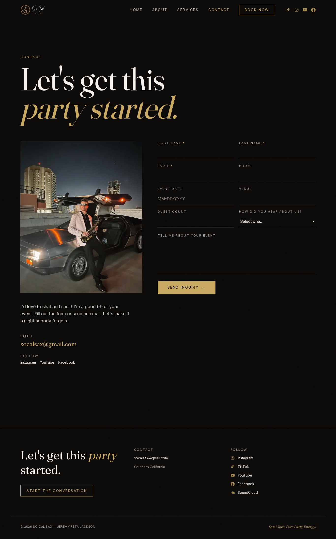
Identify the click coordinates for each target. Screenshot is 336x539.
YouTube (47, 362)
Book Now (257, 10)
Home (136, 10)
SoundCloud (248, 492)
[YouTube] (305, 10)
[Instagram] (296, 10)
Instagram (28, 362)
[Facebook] (313, 10)
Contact (219, 10)
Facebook (66, 362)
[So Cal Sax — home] (32, 9)
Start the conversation (57, 491)
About (160, 10)
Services (188, 10)
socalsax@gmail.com (48, 344)
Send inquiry (187, 287)
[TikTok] (288, 10)
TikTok (243, 466)
